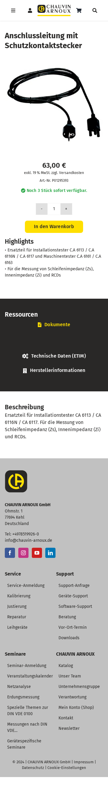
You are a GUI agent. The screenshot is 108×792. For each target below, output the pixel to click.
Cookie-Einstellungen (66, 767)
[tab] (54, 325)
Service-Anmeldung (25, 585)
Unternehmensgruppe (79, 686)
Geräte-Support (73, 596)
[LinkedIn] (50, 553)
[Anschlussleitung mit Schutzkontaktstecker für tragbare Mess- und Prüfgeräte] (54, 105)
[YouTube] (37, 553)
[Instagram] (23, 553)
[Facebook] (10, 553)
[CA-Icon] (16, 472)
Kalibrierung (18, 596)
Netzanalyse (19, 686)
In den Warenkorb (54, 226)
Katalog (65, 665)
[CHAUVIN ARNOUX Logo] (54, 7)
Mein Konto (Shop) (76, 707)
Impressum (84, 762)
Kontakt (65, 718)
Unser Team (69, 676)
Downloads (69, 637)
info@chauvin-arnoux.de (28, 540)
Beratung (67, 616)
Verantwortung (72, 697)
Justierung (16, 606)
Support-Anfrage (74, 585)
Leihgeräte (17, 627)
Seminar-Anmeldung (26, 665)
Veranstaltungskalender (30, 676)
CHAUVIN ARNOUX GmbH (49, 762)
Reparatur (16, 616)
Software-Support (75, 606)
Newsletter (69, 728)
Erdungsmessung (23, 697)
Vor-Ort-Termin (72, 627)
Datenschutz (33, 767)
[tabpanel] (54, 342)
